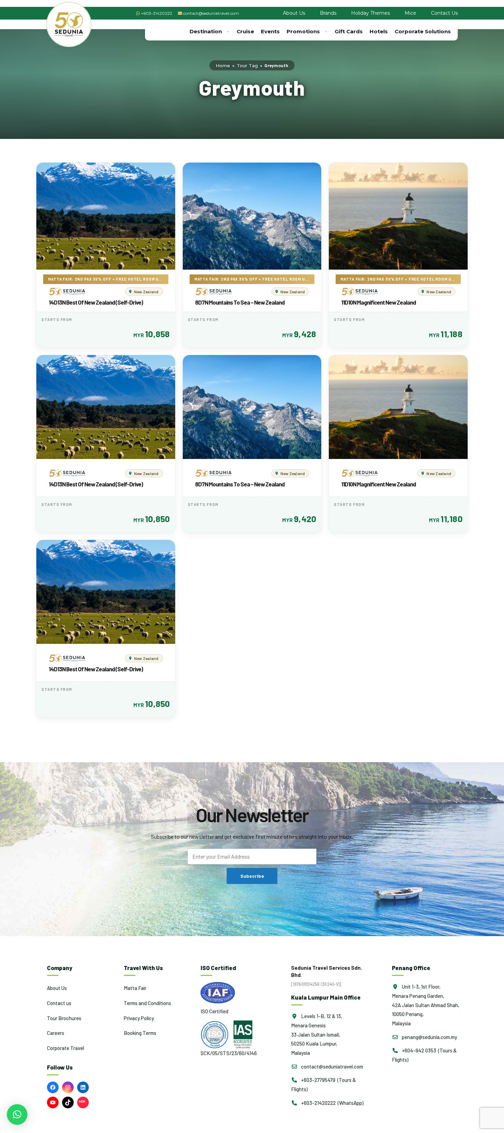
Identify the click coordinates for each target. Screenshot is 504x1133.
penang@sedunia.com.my (429, 1037)
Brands (328, 13)
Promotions (303, 31)
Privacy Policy (139, 1018)
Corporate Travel (65, 1048)
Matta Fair (135, 988)
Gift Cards (349, 31)
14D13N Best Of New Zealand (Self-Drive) (96, 302)
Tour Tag (247, 65)
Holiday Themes (370, 13)
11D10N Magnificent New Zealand (378, 302)
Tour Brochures (64, 1018)
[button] (17, 1114)
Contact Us (444, 13)
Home (223, 65)
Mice (410, 13)
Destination (206, 31)
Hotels (379, 31)
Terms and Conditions (147, 1003)
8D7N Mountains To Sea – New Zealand (240, 302)
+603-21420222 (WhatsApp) (331, 1103)
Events (270, 31)
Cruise (245, 31)
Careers (55, 1033)
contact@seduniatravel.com (211, 13)
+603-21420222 (156, 13)
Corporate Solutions (423, 31)
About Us (294, 13)
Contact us (59, 1003)
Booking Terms (140, 1033)
